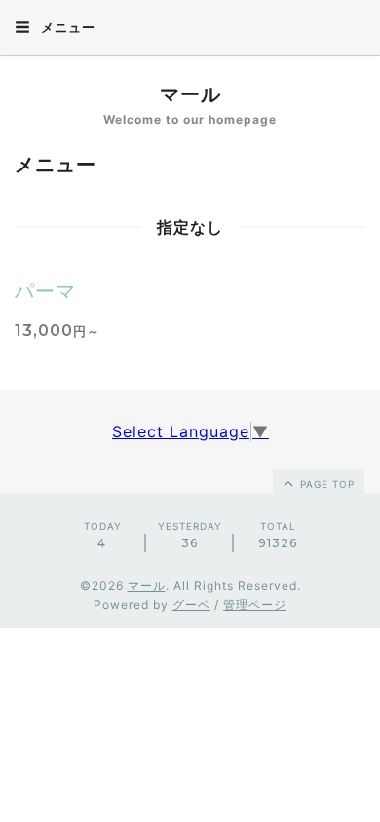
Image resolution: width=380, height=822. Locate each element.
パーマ (45, 291)
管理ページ (254, 604)
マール (190, 94)
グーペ (191, 604)
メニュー (66, 27)
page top (325, 484)
